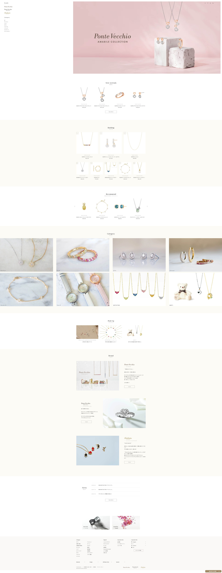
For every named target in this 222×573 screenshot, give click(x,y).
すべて (77, 541)
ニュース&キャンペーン (121, 543)
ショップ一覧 (119, 545)
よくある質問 (105, 550)
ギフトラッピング (106, 543)
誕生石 (88, 547)
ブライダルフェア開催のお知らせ (105, 493)
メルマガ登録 (139, 550)
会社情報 (118, 541)
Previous (75, 206)
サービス (104, 545)
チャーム (88, 543)
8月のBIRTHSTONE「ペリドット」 (106, 489)
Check (129, 386)
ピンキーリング (78, 550)
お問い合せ (105, 552)
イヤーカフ (6, 26)
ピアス (5, 24)
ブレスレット (6, 29)
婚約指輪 (88, 549)
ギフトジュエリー (7, 31)
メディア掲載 (89, 554)
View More (111, 111)
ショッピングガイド (106, 541)
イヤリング (6, 28)
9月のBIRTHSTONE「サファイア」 (106, 485)
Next (147, 206)
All (4, 20)
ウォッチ (88, 545)
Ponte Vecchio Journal (107, 549)
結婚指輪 (88, 550)
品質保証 (104, 547)
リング (5, 23)
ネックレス (6, 21)
